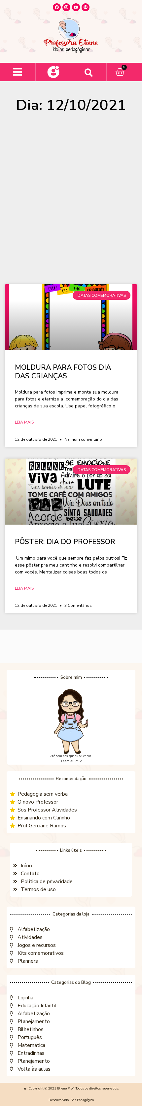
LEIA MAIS (24, 422)
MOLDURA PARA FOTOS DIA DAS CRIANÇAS (63, 371)
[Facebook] (57, 7)
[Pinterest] (85, 7)
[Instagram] (66, 7)
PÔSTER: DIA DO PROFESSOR (65, 541)
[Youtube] (76, 7)
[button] (17, 72)
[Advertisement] (71, 202)
